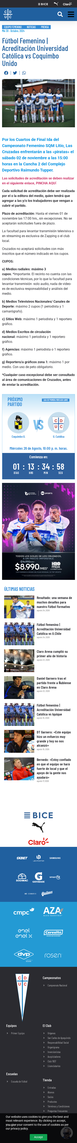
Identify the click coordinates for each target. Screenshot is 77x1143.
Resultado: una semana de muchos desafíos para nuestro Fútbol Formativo (54, 602)
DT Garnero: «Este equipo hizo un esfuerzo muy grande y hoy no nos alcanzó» (54, 738)
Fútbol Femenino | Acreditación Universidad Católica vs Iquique (53, 709)
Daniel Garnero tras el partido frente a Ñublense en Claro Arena (54, 682)
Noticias (31, 27)
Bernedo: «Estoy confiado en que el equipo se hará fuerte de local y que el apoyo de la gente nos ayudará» (54, 768)
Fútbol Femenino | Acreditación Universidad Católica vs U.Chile (53, 628)
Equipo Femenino (13, 27)
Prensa (45, 27)
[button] (60, 14)
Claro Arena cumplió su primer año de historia (52, 653)
